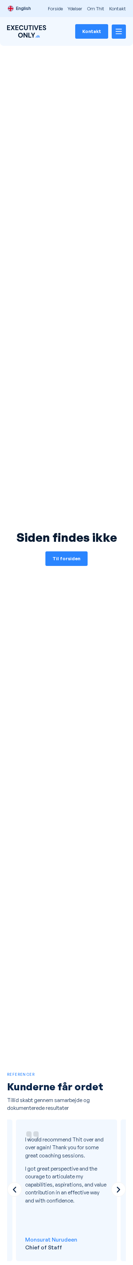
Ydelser (75, 8)
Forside (55, 8)
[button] (14, 1189)
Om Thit (95, 8)
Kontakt (117, 8)
